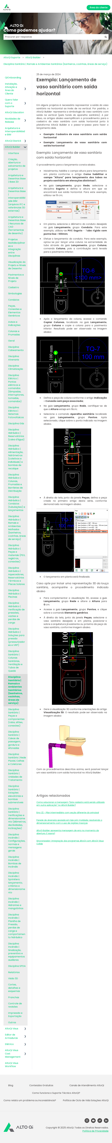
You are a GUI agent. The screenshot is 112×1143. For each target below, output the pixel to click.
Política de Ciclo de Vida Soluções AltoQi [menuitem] (85, 1100)
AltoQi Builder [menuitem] (12, 147)
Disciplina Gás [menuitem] (16, 423)
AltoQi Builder (33, 57)
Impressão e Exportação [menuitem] (15, 1014)
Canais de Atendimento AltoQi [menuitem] (86, 1085)
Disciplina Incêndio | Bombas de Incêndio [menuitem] (14, 861)
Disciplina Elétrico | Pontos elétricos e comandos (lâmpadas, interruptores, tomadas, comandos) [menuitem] (16, 388)
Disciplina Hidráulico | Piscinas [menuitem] (14, 594)
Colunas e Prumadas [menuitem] (14, 333)
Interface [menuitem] (13, 153)
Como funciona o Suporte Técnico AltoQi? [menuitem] (56, 1093)
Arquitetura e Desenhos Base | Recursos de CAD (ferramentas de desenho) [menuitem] (17, 225)
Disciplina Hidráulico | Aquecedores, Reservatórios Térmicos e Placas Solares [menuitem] (16, 576)
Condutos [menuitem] (13, 299)
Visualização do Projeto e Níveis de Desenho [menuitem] (17, 265)
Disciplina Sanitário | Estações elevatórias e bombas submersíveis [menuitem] (15, 794)
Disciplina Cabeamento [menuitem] (16, 348)
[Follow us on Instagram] (87, 1120)
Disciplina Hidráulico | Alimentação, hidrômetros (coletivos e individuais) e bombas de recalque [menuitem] (15, 457)
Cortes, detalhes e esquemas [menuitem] (14, 988)
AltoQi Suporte (12, 57)
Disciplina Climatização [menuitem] (15, 367)
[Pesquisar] (105, 37)
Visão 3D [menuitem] (13, 978)
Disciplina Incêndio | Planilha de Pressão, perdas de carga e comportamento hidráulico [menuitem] (16, 926)
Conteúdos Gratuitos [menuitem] (41, 1085)
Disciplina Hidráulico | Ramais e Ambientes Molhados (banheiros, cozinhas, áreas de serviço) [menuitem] (17, 528)
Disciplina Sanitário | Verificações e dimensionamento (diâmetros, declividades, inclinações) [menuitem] (17, 818)
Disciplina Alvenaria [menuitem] (13, 358)
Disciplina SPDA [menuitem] (17, 966)
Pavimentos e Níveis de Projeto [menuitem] (16, 278)
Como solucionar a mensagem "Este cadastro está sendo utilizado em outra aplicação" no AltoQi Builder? (70, 804)
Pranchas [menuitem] (13, 997)
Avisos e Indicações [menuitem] (14, 323)
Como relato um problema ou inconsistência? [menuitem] (30, 1100)
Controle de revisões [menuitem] (15, 1005)
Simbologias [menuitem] (15, 293)
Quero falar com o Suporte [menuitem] (11, 103)
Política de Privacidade (95, 1131)
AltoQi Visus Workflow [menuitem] (11, 1064)
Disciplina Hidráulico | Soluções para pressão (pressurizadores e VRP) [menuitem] (16, 637)
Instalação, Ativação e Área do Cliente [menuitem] (11, 88)
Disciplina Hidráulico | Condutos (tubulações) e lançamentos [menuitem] (16, 503)
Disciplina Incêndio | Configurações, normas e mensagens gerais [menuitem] (16, 842)
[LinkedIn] (106, 1120)
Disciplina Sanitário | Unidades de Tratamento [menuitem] (15, 775)
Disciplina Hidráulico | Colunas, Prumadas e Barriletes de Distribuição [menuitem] (15, 483)
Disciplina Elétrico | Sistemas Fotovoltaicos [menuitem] (16, 412)
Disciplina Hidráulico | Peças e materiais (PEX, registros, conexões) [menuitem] (16, 553)
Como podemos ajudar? (29, 30)
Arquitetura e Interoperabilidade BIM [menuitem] (15, 131)
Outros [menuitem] (12, 1022)
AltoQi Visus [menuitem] (11, 1028)
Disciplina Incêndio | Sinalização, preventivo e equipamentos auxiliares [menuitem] (16, 952)
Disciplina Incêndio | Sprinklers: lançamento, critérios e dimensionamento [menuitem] (16, 882)
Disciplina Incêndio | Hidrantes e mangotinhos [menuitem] (15, 903)
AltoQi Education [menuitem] (14, 112)
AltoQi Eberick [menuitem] (13, 140)
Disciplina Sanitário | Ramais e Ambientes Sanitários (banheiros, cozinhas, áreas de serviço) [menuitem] (15, 690)
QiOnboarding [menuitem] (13, 77)
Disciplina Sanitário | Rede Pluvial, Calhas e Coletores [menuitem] (17, 759)
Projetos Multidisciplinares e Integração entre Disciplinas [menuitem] (16, 247)
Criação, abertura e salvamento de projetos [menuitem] (16, 164)
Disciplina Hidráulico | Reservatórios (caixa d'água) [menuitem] (16, 434)
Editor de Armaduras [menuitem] (11, 1036)
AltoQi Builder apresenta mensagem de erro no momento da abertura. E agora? (67, 832)
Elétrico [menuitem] (9, 1044)
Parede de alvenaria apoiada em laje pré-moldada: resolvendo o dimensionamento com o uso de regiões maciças (69, 822)
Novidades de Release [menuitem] (12, 120)
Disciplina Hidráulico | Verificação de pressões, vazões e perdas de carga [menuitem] (16, 612)
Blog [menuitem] (10, 1085)
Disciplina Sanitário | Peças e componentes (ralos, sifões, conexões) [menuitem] (16, 717)
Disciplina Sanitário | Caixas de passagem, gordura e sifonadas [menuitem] (14, 740)
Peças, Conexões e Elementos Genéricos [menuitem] (15, 310)
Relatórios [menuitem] (14, 972)
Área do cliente (98, 7)
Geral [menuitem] (11, 340)
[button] (25, 84)
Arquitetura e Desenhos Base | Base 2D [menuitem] (17, 179)
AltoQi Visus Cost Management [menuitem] (13, 1053)
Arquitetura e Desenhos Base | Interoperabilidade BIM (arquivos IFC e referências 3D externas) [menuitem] (17, 199)
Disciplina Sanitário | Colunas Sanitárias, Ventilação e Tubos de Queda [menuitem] (15, 661)
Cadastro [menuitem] (13, 287)
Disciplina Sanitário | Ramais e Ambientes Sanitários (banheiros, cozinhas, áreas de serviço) (55, 64)
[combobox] (53, 37)
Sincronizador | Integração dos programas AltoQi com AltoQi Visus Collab (70, 842)
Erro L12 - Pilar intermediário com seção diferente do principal (67, 812)
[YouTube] (93, 1120)
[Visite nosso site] (99, 1120)
